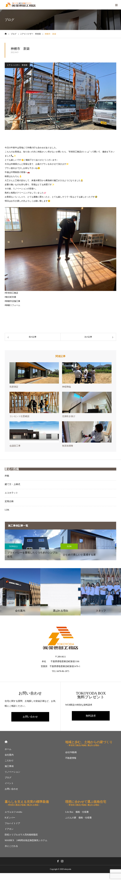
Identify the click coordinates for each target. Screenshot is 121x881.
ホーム (8, 749)
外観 (7, 476)
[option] (32, 544)
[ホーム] (6, 34)
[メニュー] (116, 4)
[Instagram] (62, 861)
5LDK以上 (13, 546)
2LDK (69, 546)
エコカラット (11, 493)
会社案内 (9, 755)
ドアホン (9, 829)
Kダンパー (10, 817)
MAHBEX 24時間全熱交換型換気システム (26, 840)
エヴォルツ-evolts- (14, 812)
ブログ (8, 777)
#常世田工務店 (11, 293)
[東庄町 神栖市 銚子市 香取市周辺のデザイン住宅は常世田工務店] (20, 4)
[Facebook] (57, 861)
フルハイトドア (12, 823)
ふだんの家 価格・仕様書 (78, 817)
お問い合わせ (30, 716)
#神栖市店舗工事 (12, 301)
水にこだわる (11, 846)
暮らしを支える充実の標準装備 (27, 803)
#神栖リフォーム (12, 305)
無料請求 (91, 715)
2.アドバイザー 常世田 (17, 65)
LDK (7, 510)
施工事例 (9, 766)
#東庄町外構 (10, 297)
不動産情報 (70, 758)
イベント (9, 783)
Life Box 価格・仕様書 (77, 812)
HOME (6, 741)
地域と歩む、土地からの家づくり (88, 743)
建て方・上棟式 (12, 484)
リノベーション (12, 772)
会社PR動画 (71, 752)
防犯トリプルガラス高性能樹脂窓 (21, 835)
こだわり (9, 760)
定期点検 (9, 501)
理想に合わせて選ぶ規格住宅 (85, 803)
